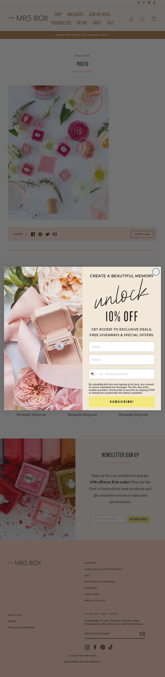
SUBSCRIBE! (122, 401)
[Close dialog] (155, 271)
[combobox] (96, 374)
